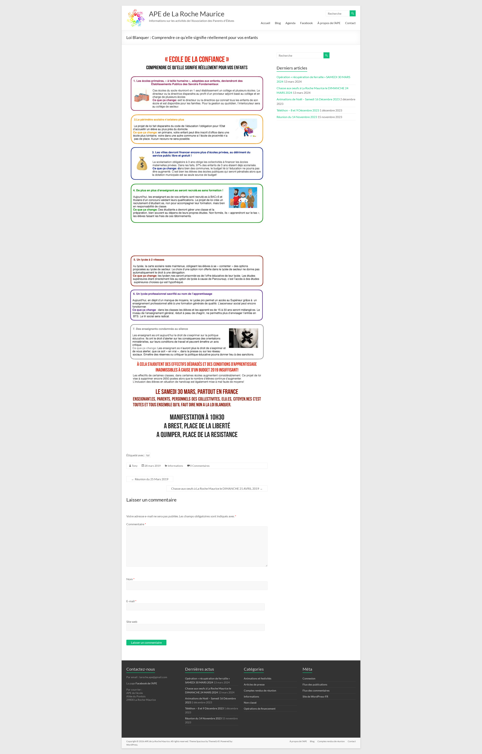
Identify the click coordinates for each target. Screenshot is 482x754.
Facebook (306, 23)
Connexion (309, 678)
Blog (278, 23)
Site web (131, 621)
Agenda (290, 23)
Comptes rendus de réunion (260, 690)
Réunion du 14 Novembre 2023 (297, 117)
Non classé (250, 702)
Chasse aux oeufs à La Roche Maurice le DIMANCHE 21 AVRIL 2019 (217, 488)
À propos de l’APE (328, 23)
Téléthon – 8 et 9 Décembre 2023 (298, 110)
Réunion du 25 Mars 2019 (149, 479)
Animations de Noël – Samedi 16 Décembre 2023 (308, 99)
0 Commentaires (200, 465)
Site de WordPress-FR (315, 696)
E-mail (131, 601)
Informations (175, 465)
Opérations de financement (259, 708)
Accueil (265, 23)
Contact (350, 23)
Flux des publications (315, 684)
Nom (130, 579)
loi (147, 455)
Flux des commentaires (316, 690)
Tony (134, 465)
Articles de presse (254, 684)
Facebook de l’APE (146, 683)
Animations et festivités (257, 678)
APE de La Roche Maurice (186, 14)
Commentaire (136, 524)
